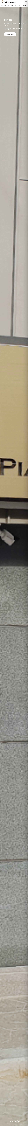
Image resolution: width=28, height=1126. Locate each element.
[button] (10, 1121)
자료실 (24, 5)
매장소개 (10, 5)
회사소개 (3, 5)
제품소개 (17, 5)
